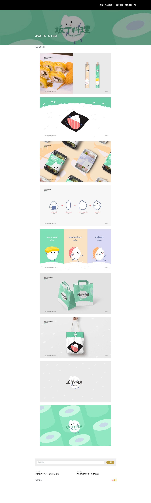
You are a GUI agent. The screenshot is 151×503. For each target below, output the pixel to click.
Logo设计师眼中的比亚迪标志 (47, 474)
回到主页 (39, 480)
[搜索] (135, 5)
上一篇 (38, 471)
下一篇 (79, 471)
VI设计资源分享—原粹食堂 (88, 474)
